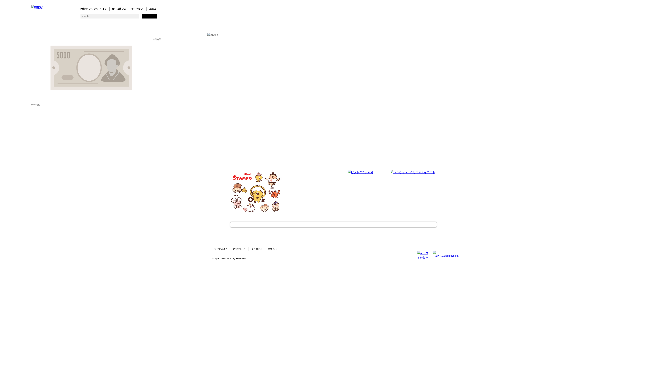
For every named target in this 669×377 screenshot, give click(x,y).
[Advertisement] (308, 192)
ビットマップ (145, 17)
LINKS (152, 9)
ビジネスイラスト (40, 17)
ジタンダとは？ (220, 248)
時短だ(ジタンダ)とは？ (93, 9)
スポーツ (110, 17)
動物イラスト (75, 17)
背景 (82, 17)
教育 (68, 17)
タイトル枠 (103, 17)
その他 (159, 17)
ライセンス (137, 9)
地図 (117, 17)
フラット (152, 17)
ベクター (138, 17)
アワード (96, 17)
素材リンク (273, 248)
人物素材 (33, 17)
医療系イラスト (61, 17)
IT (54, 17)
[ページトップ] (333, 224)
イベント (124, 17)
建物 (89, 17)
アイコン (131, 17)
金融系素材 (47, 17)
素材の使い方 (119, 9)
